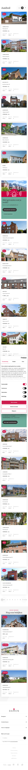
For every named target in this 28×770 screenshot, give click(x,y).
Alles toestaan (14, 402)
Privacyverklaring (14, 750)
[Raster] (22, 8)
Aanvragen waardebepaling (10, 422)
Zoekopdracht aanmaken (9, 209)
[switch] (25, 388)
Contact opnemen (8, 214)
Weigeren (14, 411)
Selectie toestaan (14, 406)
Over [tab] (23, 361)
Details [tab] (14, 361)
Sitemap (14, 747)
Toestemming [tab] (5, 361)
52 (26, 599)
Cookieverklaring (14, 753)
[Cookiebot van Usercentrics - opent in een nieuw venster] (21, 358)
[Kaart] (25, 8)
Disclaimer (14, 755)
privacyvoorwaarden (14, 741)
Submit (24, 738)
